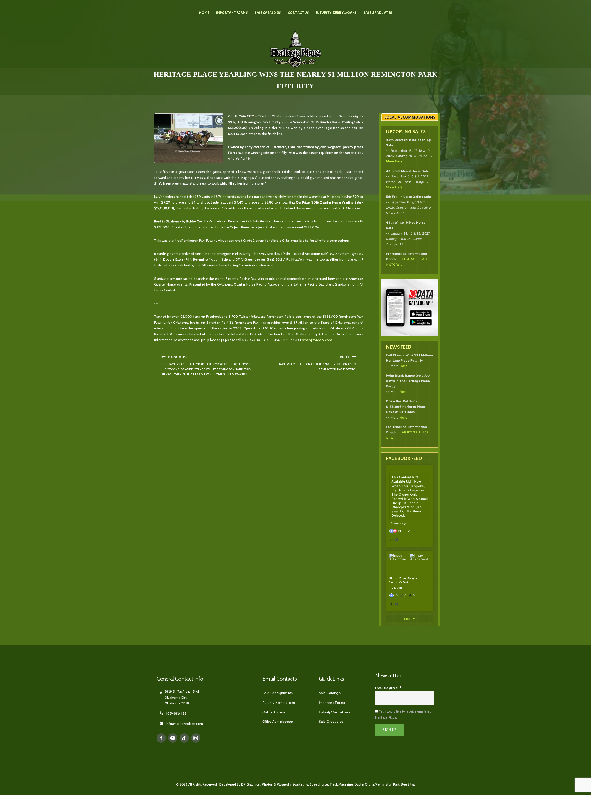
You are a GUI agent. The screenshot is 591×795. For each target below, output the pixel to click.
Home (204, 12)
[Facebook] (161, 738)
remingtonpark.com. (317, 340)
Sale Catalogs (268, 12)
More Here (394, 161)
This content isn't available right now (406, 479)
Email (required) (388, 688)
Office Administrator (277, 721)
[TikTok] (184, 738)
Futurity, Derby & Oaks (336, 12)
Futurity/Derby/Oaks (334, 712)
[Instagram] (195, 738)
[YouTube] (172, 738)
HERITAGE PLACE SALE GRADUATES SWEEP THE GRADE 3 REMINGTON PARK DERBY (313, 363)
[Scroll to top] (577, 770)
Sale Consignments (277, 693)
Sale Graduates (378, 12)
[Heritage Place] (295, 46)
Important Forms (232, 12)
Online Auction (273, 712)
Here (403, 366)
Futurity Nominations (278, 702)
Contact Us (298, 12)
